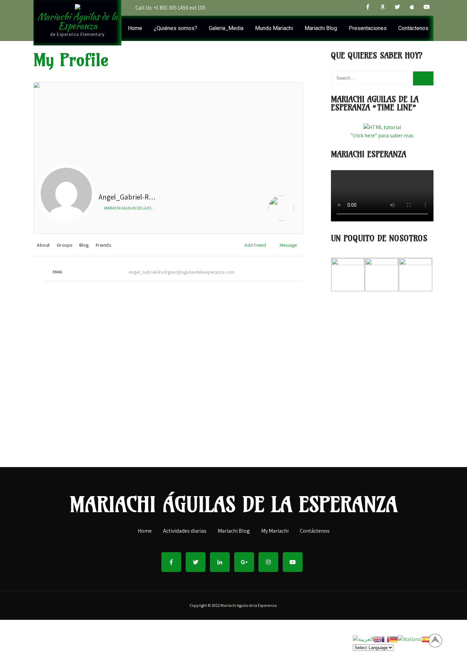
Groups (64, 245)
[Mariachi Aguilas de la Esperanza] (281, 209)
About (43, 245)
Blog (84, 245)
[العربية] (363, 638)
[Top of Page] (439, 640)
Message (288, 245)
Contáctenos (413, 28)
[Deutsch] (394, 638)
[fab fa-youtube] (426, 8)
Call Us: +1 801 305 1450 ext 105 (170, 7)
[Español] (426, 638)
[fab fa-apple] (412, 8)
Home (135, 28)
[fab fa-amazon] (382, 8)
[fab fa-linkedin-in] (220, 562)
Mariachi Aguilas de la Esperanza (135, 207)
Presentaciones (368, 28)
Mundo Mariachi (274, 28)
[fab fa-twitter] (397, 8)
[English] (377, 638)
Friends (103, 245)
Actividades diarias (184, 531)
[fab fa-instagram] (268, 562)
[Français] (386, 638)
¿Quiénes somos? (175, 28)
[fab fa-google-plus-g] (244, 562)
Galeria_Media (226, 28)
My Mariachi (275, 531)
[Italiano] (410, 638)
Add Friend (255, 245)
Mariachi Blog (321, 28)
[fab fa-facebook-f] (368, 8)
